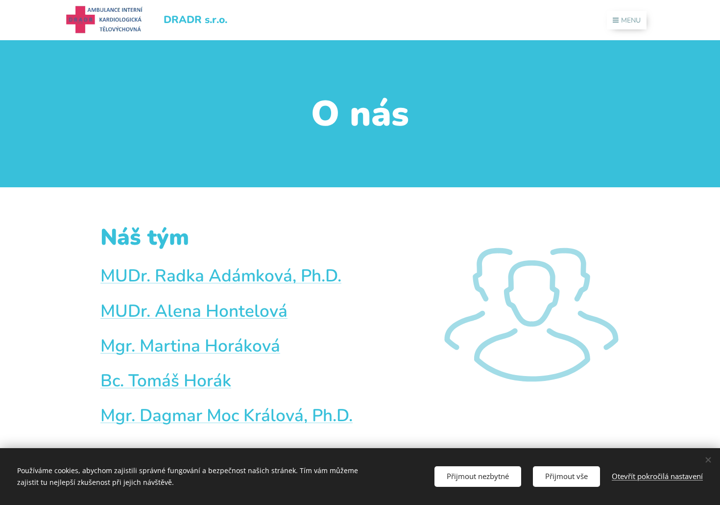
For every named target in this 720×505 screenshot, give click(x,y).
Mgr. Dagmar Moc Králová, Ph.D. (226, 415)
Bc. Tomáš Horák (165, 380)
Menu (631, 20)
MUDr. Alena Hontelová (194, 311)
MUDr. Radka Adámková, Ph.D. (220, 275)
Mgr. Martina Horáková (190, 345)
